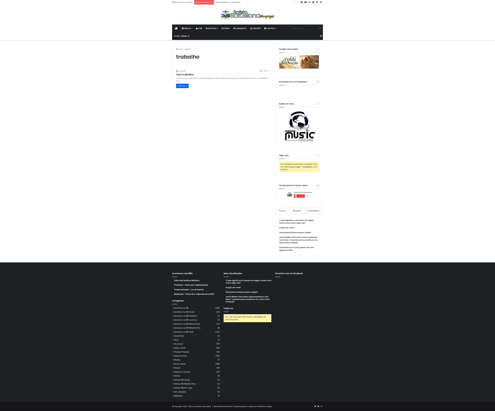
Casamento (241, 28)
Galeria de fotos (180, 356)
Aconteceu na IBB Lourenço (185, 320)
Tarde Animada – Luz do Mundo (228, 2)
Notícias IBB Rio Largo (183, 388)
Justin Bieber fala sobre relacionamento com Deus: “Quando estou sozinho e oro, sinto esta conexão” (298, 240)
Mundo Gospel (179, 364)
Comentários (313, 210)
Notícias (212, 28)
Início (180, 49)
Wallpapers (178, 396)
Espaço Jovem (180, 348)
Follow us (228, 308)
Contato (270, 28)
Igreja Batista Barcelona (223, 406)
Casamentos (179, 336)
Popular (282, 210)
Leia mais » (182, 86)
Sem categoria (180, 392)
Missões (177, 360)
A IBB (199, 28)
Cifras (226, 28)
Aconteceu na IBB (181, 308)
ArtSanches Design (264, 406)
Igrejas (187, 28)
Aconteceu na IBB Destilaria (185, 316)
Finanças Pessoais (181, 352)
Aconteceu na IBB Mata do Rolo (187, 324)
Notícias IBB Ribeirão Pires (185, 384)
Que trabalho (185, 74)
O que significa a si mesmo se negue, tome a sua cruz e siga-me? (296, 221)
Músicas (177, 368)
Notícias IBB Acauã (181, 380)
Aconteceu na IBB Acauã (184, 312)
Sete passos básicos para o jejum (295, 232)
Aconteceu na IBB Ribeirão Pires (187, 328)
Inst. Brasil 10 (182, 36)
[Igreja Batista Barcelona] (247, 14)
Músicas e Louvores (182, 372)
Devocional (178, 344)
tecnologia (182, 71)
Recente (297, 210)
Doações (256, 28)
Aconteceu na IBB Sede (183, 332)
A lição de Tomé (286, 227)
